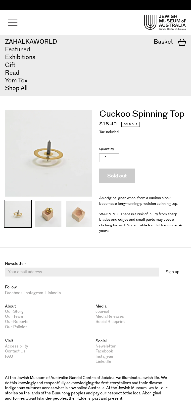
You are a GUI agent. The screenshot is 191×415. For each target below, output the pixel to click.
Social (101, 341)
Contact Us (15, 351)
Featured (17, 50)
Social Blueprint (110, 322)
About (10, 307)
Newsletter (106, 346)
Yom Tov (16, 81)
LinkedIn (53, 293)
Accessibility (16, 346)
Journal (102, 312)
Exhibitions (20, 58)
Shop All (16, 89)
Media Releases (110, 317)
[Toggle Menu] (12, 22)
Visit (9, 341)
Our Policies (16, 327)
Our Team (14, 317)
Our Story (14, 312)
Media (101, 307)
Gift (10, 66)
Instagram (33, 293)
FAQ (9, 357)
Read (12, 73)
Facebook (13, 293)
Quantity (106, 149)
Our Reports (16, 322)
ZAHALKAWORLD (31, 42)
